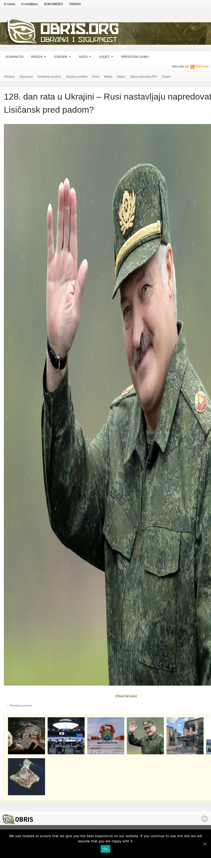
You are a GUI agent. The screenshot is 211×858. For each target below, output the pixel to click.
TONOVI (75, 4)
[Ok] (204, 843)
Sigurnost (26, 76)
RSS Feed (202, 66)
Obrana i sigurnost (79, 40)
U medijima (29, 4)
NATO (81, 57)
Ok (105, 849)
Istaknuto (14, 57)
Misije (108, 76)
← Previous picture (19, 705)
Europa (59, 57)
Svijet (103, 57)
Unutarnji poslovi (49, 76)
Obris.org (80, 30)
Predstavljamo (134, 57)
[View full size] (126, 696)
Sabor (121, 76)
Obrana (9, 76)
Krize (95, 76)
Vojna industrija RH (143, 76)
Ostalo (166, 76)
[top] (204, 818)
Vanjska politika (76, 76)
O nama (9, 4)
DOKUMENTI (53, 4)
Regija (35, 57)
